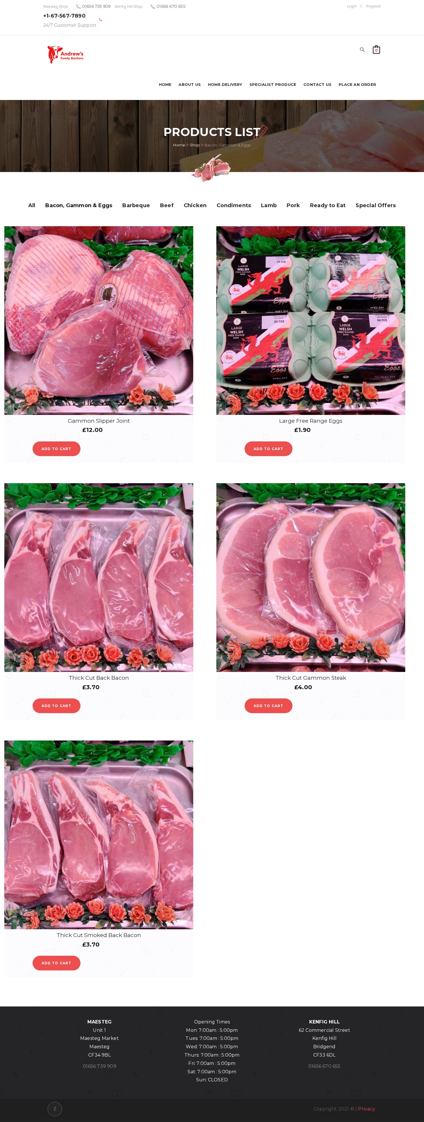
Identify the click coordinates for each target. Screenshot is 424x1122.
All (31, 205)
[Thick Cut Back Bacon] (98, 577)
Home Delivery (225, 84)
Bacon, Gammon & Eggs (78, 205)
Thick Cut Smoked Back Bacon (99, 935)
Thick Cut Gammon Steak (310, 678)
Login (352, 6)
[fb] (55, 1109)
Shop (195, 145)
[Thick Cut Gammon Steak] (310, 577)
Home (165, 84)
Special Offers (376, 205)
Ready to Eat (328, 205)
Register (373, 6)
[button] (376, 49)
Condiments (234, 205)
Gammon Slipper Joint (99, 421)
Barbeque (136, 205)
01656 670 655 (171, 6)
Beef (167, 205)
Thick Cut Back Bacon (99, 678)
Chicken (195, 205)
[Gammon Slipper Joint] (98, 320)
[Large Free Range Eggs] (310, 320)
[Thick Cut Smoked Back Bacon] (98, 835)
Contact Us (317, 84)
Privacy (366, 1109)
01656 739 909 (96, 6)
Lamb (269, 205)
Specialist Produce (273, 84)
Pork (293, 205)
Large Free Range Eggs (310, 421)
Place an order (357, 84)
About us (190, 84)
